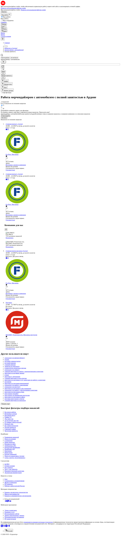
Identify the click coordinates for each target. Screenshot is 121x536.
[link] (4, 28)
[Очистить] (3, 61)
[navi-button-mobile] (3, 38)
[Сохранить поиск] (3, 66)
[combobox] (9, 58)
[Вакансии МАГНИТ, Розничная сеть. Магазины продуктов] (62, 322)
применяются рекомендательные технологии (38, 522)
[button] (3, 33)
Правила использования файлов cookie (33, 10)
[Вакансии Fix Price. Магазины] (62, 142)
